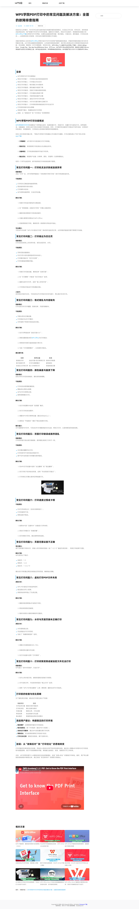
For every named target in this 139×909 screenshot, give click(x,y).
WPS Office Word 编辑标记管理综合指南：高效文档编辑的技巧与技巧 (76, 883)
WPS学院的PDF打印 (22, 125)
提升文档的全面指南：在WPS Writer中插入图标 (52, 864)
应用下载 (61, 3)
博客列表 (45, 3)
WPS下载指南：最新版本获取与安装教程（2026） (28, 845)
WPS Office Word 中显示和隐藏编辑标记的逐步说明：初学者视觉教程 (52, 883)
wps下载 (19, 136)
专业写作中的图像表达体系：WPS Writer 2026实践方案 (52, 845)
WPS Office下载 (21, 34)
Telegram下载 (83, 904)
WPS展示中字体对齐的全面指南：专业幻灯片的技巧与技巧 (28, 883)
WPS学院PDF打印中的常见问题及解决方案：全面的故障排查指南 (46, 890)
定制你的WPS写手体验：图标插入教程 (27, 863)
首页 (30, 3)
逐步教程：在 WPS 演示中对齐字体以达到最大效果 (76, 864)
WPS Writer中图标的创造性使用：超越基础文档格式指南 (77, 845)
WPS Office (34, 41)
